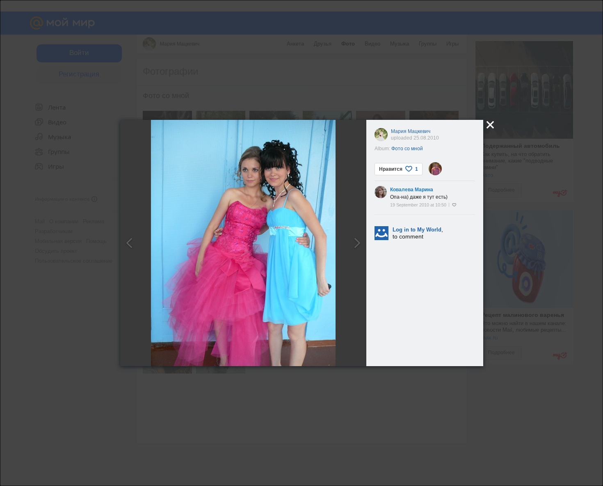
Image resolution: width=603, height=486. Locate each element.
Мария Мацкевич (410, 131)
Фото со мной (407, 148)
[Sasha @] (435, 168)
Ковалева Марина (411, 190)
